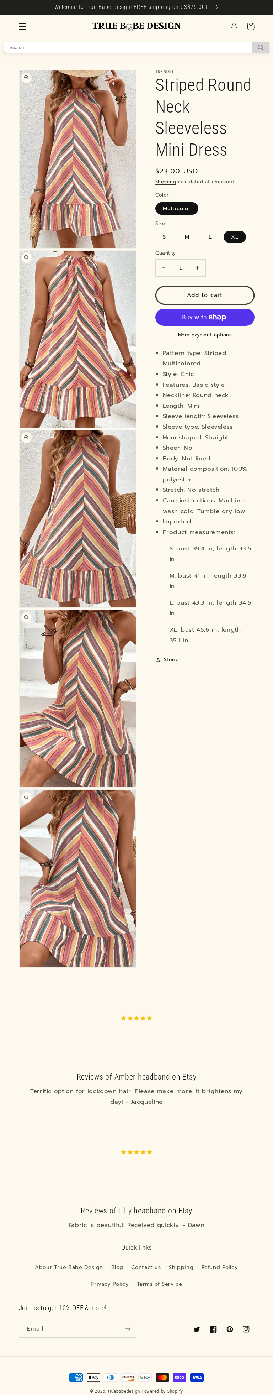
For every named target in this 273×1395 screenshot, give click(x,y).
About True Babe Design (69, 1267)
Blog (117, 1267)
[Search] (260, 47)
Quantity (165, 253)
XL (235, 237)
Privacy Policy (110, 1284)
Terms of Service (159, 1284)
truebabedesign (124, 1391)
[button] (22, 26)
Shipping (165, 181)
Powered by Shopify (162, 1391)
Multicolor (177, 208)
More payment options (205, 335)
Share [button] (171, 659)
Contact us (146, 1267)
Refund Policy (220, 1267)
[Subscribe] (128, 1328)
